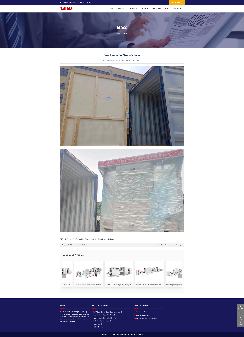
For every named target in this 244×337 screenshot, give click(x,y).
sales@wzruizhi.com (69, 2)
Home (112, 8)
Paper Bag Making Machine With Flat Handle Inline (78, 285)
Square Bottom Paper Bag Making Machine (106, 315)
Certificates (156, 8)
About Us (121, 8)
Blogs (167, 8)
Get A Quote (176, 2)
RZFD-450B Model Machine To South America (79, 245)
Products (132, 8)
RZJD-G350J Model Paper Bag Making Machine (107, 285)
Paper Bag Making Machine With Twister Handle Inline (171, 285)
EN (164, 2)
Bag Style (145, 8)
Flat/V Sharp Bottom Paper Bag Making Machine (108, 312)
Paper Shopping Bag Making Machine (104, 318)
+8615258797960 (85, 2)
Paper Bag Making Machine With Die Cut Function (139, 285)
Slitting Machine (98, 327)
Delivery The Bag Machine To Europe (171, 245)
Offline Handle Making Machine (102, 321)
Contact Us (177, 8)
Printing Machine (98, 324)
